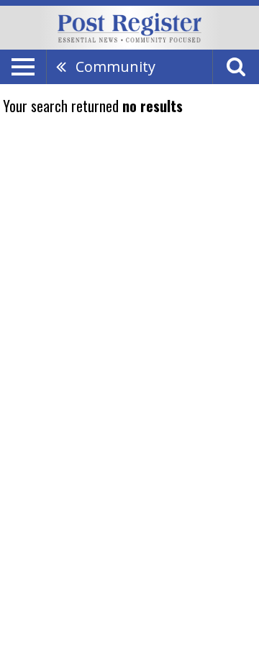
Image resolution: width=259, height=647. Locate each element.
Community (115, 66)
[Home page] (129, 27)
